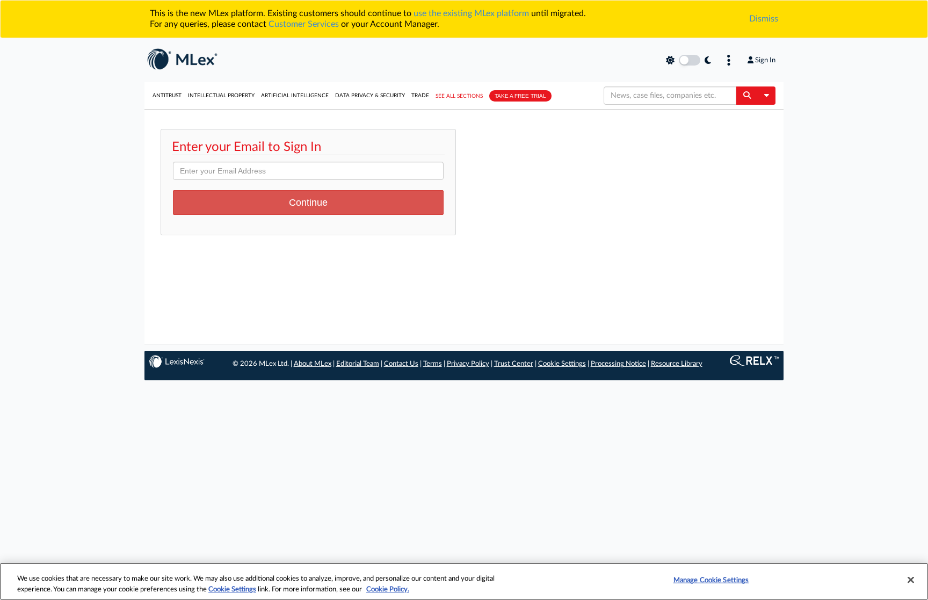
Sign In (765, 60)
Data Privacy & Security (370, 95)
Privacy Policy (468, 363)
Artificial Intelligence (295, 95)
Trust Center (513, 363)
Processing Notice (618, 363)
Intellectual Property (221, 95)
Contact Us (401, 363)
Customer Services (304, 24)
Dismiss (763, 19)
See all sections (459, 96)
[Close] (911, 580)
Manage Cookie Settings (711, 580)
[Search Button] (746, 95)
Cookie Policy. (387, 588)
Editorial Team (357, 363)
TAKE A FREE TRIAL (520, 96)
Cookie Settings (562, 363)
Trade (420, 95)
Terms (432, 363)
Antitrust (167, 95)
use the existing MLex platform (471, 13)
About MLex (312, 363)
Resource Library (676, 363)
